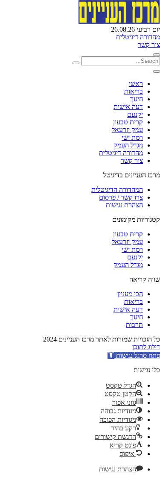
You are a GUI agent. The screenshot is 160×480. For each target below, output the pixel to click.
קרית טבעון (128, 122)
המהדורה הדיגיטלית (117, 189)
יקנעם (135, 114)
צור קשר (149, 44)
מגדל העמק (128, 145)
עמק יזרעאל (127, 129)
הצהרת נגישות (124, 205)
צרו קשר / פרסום (121, 197)
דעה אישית (128, 106)
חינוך (136, 99)
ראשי (136, 83)
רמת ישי (132, 137)
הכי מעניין (130, 293)
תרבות (134, 324)
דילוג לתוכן (146, 346)
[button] (134, 355)
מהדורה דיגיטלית (138, 37)
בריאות (133, 91)
